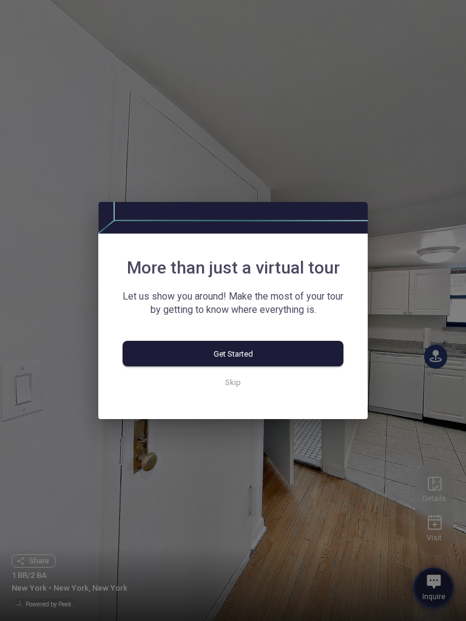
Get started (233, 353)
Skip (233, 382)
